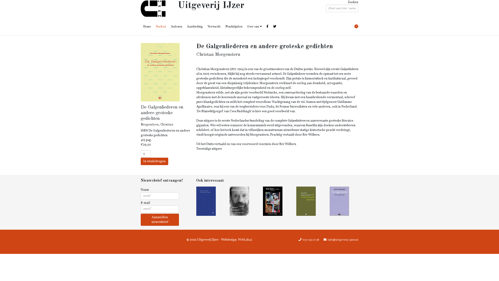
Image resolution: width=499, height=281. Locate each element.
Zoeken (353, 2)
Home (147, 26)
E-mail (145, 203)
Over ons (253, 26)
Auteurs (176, 26)
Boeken (161, 26)
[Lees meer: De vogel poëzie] (344, 201)
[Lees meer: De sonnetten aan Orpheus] (310, 201)
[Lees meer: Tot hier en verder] (277, 201)
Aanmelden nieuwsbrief (159, 219)
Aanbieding (195, 26)
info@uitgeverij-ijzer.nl (342, 240)
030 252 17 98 (311, 240)
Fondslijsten (233, 26)
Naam (145, 190)
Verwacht (214, 26)
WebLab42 (244, 240)
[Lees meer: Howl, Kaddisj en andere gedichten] (244, 201)
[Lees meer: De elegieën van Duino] (210, 201)
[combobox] (342, 8)
